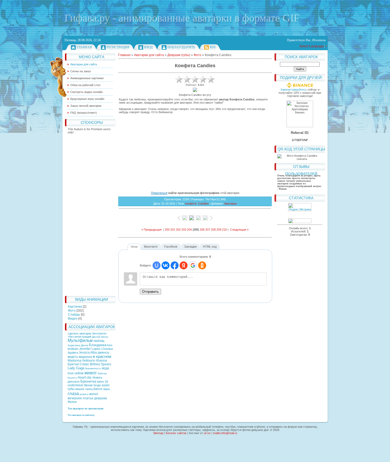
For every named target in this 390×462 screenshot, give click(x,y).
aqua (106, 389)
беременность (93, 368)
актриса (84, 394)
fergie (97, 385)
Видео (72, 318)
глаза (73, 393)
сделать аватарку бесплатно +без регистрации (87, 335)
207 (207, 229)
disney (104, 337)
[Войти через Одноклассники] (202, 265)
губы (71, 389)
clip (89, 377)
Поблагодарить (181, 47)
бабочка (102, 373)
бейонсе (88, 360)
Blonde (88, 385)
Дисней (96, 337)
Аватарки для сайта (149, 55)
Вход (148, 47)
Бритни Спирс (78, 364)
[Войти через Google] (193, 265)
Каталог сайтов (176, 433)
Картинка (75, 306)
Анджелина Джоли (78, 345)
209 (218, 229)
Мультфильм (80, 340)
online (79, 373)
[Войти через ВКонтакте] (166, 265)
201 (172, 229)
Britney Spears (100, 364)
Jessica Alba (88, 352)
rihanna (101, 360)
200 (167, 229)
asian (106, 385)
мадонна (85, 357)
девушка (100, 398)
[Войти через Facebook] (175, 265)
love (71, 373)
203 (183, 229)
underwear (75, 385)
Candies (203, 203)
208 (213, 229)
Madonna (74, 360)
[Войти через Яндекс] (184, 265)
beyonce (72, 377)
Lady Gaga (76, 368)
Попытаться (159, 192)
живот (90, 372)
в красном (102, 356)
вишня (79, 389)
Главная (84, 47)
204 (189, 229)
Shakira (97, 377)
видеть (73, 357)
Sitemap (158, 433)
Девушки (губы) (178, 55)
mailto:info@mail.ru (225, 433)
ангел (93, 394)
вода (105, 368)
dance (97, 389)
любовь (99, 341)
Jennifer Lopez (90, 349)
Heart (82, 377)
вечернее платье (80, 398)
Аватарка (230, 203)
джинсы (103, 352)
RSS (213, 47)
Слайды (74, 314)
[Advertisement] (90, 213)
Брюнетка (88, 381)
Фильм (72, 401)
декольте (74, 381)
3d (106, 381)
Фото (72, 310)
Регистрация (118, 47)
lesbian (73, 349)
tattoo (100, 381)
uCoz (207, 433)
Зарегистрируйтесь (293, 89)
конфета (191, 203)
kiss (109, 345)
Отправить (150, 292)
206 (202, 229)
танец (89, 389)
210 (224, 229)
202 (178, 229)
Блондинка (97, 345)
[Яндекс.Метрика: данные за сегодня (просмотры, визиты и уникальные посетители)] (299, 207)
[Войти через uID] (157, 265)
